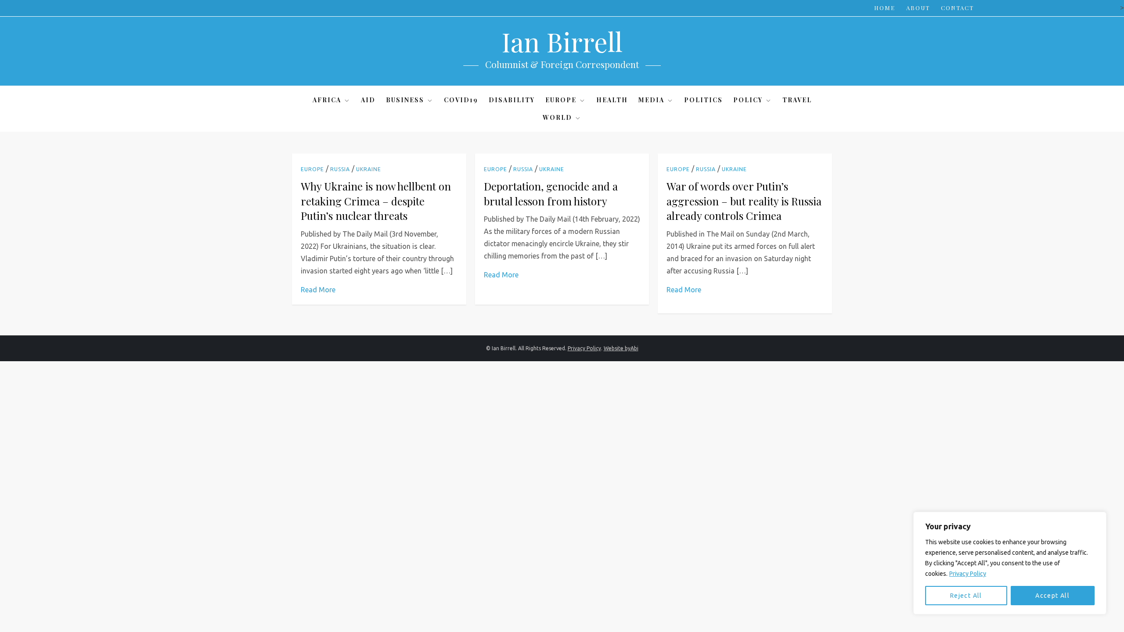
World (557, 117)
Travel (797, 100)
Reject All (966, 595)
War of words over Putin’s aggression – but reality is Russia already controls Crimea (743, 201)
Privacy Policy (967, 573)
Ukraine (368, 169)
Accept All (1052, 595)
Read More (318, 290)
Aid (368, 100)
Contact (957, 7)
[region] (1009, 563)
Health (612, 100)
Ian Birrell (562, 41)
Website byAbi (621, 348)
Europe (560, 100)
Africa (327, 100)
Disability (512, 100)
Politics (703, 100)
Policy (748, 100)
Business (405, 100)
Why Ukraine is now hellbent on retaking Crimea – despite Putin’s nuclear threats (376, 201)
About (918, 7)
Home (884, 7)
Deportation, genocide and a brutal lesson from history (551, 193)
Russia (340, 169)
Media (651, 100)
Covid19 (461, 100)
